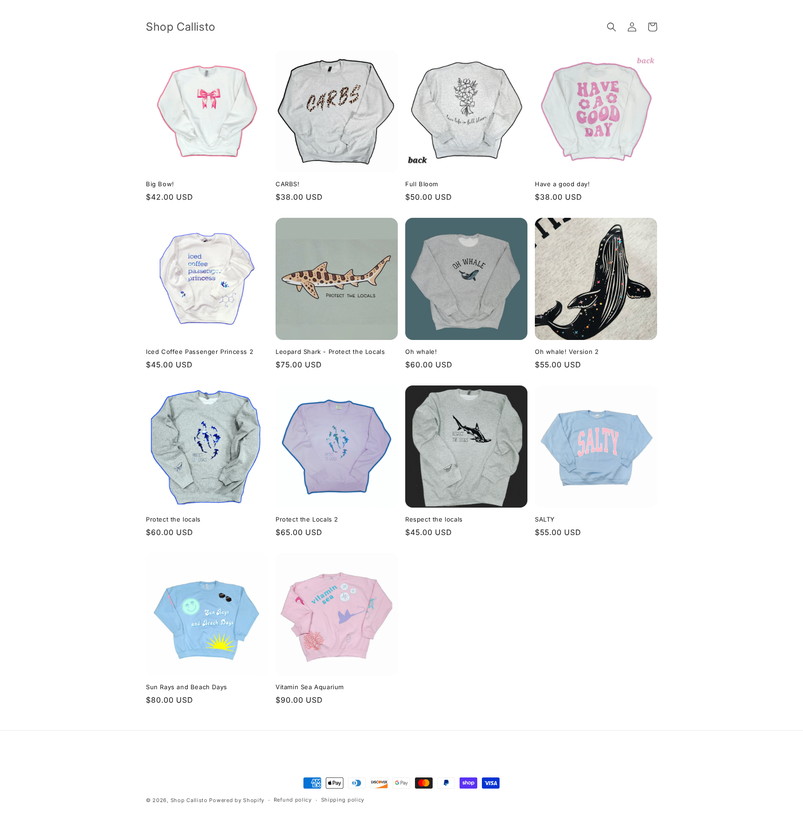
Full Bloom (421, 184)
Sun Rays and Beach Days (186, 687)
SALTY (545, 519)
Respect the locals (434, 519)
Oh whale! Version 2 (567, 351)
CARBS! (288, 184)
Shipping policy (343, 799)
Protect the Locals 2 (307, 519)
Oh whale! (421, 351)
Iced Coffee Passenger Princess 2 (199, 351)
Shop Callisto (189, 800)
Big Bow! (160, 184)
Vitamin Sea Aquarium (310, 687)
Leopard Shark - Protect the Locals (330, 351)
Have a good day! (562, 184)
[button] (611, 27)
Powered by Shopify (236, 800)
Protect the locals (173, 519)
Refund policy (293, 799)
